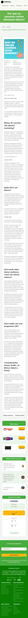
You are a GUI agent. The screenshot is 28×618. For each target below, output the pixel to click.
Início (3, 26)
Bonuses (12, 5)
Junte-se (21, 429)
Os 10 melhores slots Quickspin (8, 488)
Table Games (19, 5)
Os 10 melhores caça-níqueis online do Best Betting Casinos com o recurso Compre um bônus (8, 478)
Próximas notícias (19, 415)
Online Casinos (5, 5)
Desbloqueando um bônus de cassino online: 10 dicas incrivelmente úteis (9, 466)
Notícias (9, 26)
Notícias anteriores (8, 415)
